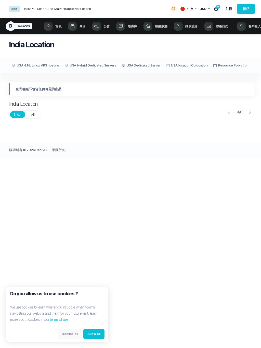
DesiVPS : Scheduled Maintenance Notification (57, 9)
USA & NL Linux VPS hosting (38, 65)
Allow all (93, 334)
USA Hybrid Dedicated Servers (93, 65)
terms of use (59, 319)
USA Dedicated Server (144, 65)
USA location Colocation (189, 65)
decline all (70, 334)
